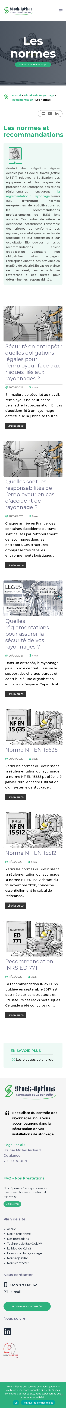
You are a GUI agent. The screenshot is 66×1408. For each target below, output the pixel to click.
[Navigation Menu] (60, 10)
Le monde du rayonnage (24, 1253)
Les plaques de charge (35, 1060)
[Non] (61, 1395)
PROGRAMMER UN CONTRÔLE (27, 1306)
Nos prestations (18, 1239)
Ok (16, 1402)
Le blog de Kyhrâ (19, 1248)
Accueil (16, 95)
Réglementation (22, 99)
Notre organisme (19, 1234)
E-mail (15, 1292)
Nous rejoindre (17, 1258)
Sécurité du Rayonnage (39, 95)
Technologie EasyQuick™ (25, 1243)
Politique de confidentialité (38, 1402)
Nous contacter (18, 1263)
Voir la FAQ (12, 1204)
